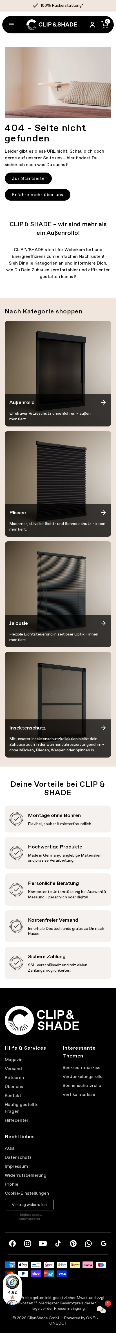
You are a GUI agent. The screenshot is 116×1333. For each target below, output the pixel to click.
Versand (13, 1068)
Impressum (16, 1166)
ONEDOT (58, 1323)
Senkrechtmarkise (82, 1067)
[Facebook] (12, 1243)
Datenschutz (18, 1157)
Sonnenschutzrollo (82, 1085)
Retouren (14, 1077)
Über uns (14, 1086)
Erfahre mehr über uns (37, 194)
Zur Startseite (28, 178)
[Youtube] (43, 1243)
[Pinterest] (73, 1243)
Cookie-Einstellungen (27, 1193)
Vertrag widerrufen (29, 1204)
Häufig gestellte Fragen (22, 1108)
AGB (9, 1148)
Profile (11, 1184)
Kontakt (13, 1095)
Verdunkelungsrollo (82, 1076)
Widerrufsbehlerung (25, 1175)
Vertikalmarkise (79, 1094)
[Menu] (11, 24)
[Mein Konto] (92, 24)
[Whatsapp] (88, 1243)
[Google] (103, 1243)
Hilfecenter (16, 1120)
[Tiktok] (58, 1243)
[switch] (12, 1303)
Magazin (14, 1059)
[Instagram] (27, 1243)
